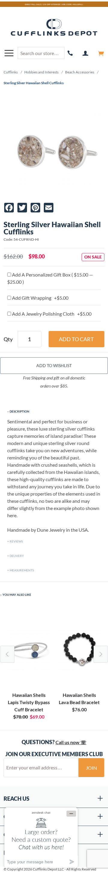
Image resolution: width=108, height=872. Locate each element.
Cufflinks (11, 72)
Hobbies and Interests (41, 72)
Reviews (16, 541)
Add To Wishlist (54, 365)
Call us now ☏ (71, 742)
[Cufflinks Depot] (54, 27)
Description (19, 411)
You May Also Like (16, 594)
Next (101, 654)
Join (91, 768)
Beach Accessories (79, 72)
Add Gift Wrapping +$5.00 (39, 298)
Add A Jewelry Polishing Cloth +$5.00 (51, 314)
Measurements (22, 570)
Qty (8, 339)
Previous (7, 654)
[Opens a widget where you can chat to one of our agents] (41, 837)
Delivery (17, 556)
